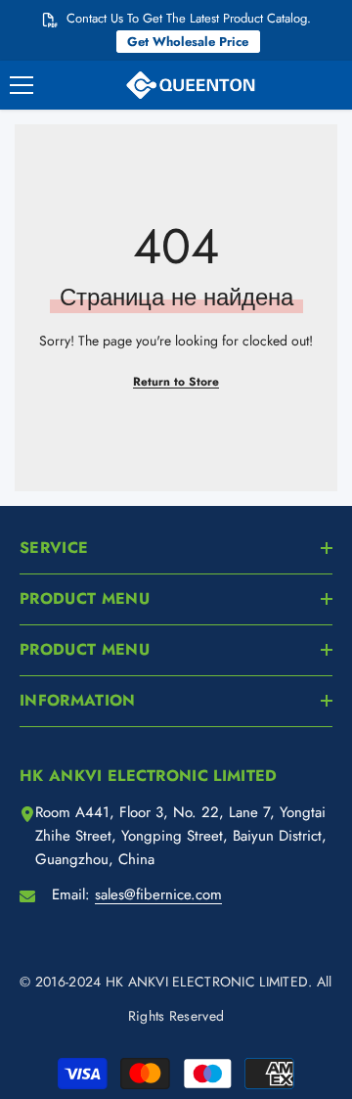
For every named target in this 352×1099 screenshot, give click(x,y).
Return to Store (176, 381)
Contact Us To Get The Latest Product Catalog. (188, 18)
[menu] (21, 85)
